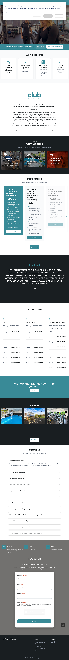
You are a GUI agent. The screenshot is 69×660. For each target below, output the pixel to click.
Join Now (13, 231)
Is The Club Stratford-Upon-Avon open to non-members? (26, 533)
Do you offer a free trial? (17, 460)
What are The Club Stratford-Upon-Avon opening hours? (26, 515)
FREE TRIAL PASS (55, 47)
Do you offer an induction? (17, 491)
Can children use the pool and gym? (20, 521)
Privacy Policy (38, 646)
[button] (2, 216)
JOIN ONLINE (40, 47)
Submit (34, 621)
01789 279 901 (33, 549)
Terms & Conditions (40, 648)
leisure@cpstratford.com (56, 549)
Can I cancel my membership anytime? (21, 485)
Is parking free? (14, 497)
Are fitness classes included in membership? (22, 503)
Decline (58, 16)
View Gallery (34, 440)
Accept (48, 16)
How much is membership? (17, 472)
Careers (37, 651)
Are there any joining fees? (17, 478)
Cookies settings (37, 16)
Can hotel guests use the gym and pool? (21, 509)
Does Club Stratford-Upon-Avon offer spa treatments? (25, 527)
